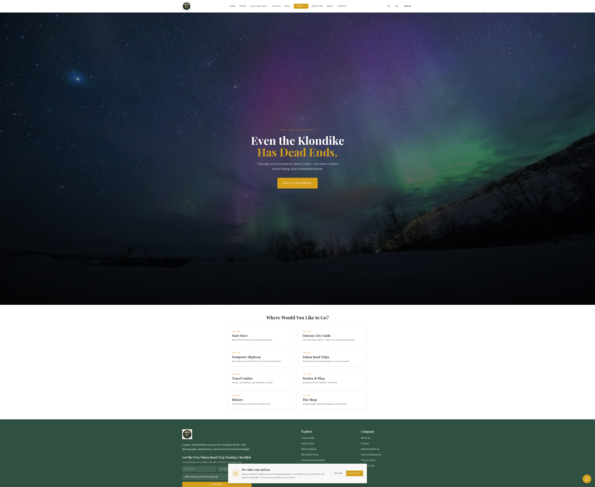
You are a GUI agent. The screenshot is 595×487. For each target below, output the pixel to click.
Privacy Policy (368, 460)
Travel (242, 6)
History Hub (307, 443)
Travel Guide (307, 438)
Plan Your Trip (258, 6)
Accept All (354, 473)
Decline (338, 473)
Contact (342, 6)
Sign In (407, 6)
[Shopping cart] (396, 6)
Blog (287, 6)
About (330, 6)
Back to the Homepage (297, 183)
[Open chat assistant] (587, 479)
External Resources (371, 454)
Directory (317, 6)
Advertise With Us (370, 449)
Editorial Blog (308, 449)
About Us (365, 438)
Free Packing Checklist (313, 460)
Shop (299, 6)
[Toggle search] (388, 6)
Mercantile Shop (310, 454)
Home (232, 6)
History (276, 6)
